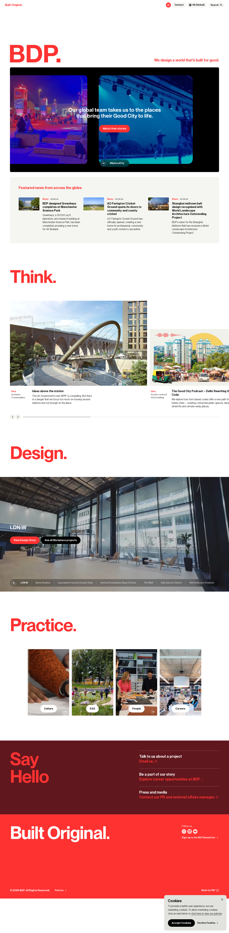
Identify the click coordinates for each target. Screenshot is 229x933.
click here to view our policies (206, 913)
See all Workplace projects (61, 540)
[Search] (221, 5)
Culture (48, 708)
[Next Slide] (18, 416)
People (136, 708)
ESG (92, 708)
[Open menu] (168, 4)
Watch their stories (114, 128)
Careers (180, 708)
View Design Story (25, 540)
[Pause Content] (103, 163)
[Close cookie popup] (222, 899)
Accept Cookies (181, 922)
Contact (179, 5)
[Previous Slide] (12, 416)
